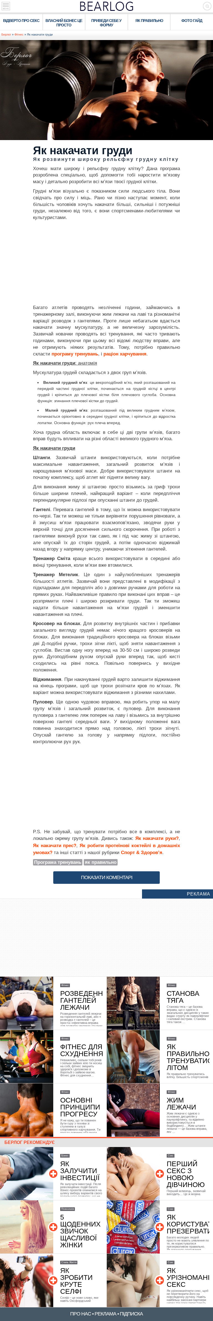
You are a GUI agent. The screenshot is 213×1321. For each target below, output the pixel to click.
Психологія (67, 1209)
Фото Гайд (191, 20)
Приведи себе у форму (106, 22)
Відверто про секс (21, 20)
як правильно (100, 862)
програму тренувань (75, 354)
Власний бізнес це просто (63, 22)
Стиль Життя (69, 1262)
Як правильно (149, 20)
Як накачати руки (155, 838)
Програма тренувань (57, 862)
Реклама (198, 894)
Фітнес (19, 34)
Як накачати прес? (54, 845)
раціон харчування (124, 354)
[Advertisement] (106, 263)
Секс (171, 1155)
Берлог (6, 34)
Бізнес (65, 1155)
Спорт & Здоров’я (141, 852)
